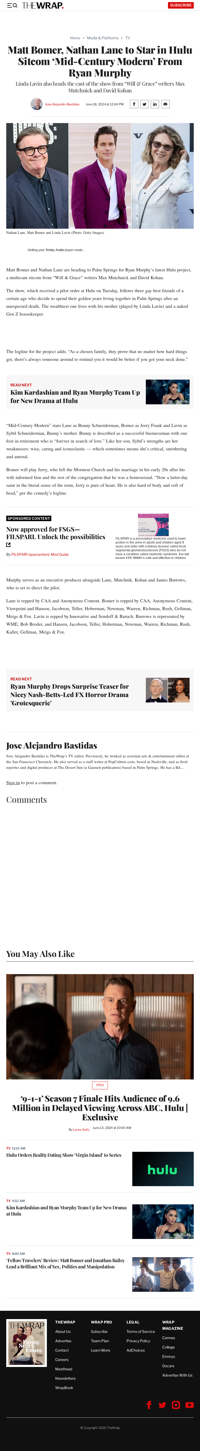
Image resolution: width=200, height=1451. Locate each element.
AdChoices (136, 1350)
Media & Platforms (102, 38)
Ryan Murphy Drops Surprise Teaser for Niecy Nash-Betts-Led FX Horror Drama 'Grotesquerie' (69, 694)
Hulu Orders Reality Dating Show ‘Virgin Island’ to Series (63, 1155)
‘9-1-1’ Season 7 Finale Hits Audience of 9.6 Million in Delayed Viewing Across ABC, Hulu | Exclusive (100, 1108)
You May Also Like (40, 953)
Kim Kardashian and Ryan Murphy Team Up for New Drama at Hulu (75, 396)
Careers (61, 1359)
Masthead (63, 1369)
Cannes (168, 1337)
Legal (133, 1322)
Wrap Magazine (172, 1325)
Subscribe (181, 5)
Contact (62, 1350)
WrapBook (64, 1387)
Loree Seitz (81, 1130)
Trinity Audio (55, 250)
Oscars (168, 1366)
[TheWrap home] (43, 5)
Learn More (100, 1350)
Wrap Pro (101, 1322)
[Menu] (12, 5)
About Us (63, 1331)
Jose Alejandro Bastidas (62, 104)
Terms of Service (141, 1331)
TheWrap (65, 1322)
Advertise (63, 1341)
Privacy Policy (138, 1341)
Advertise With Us (177, 1375)
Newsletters (65, 1378)
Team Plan (100, 1341)
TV (127, 38)
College (168, 1347)
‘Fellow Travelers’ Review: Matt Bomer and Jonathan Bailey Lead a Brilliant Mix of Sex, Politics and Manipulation (65, 1263)
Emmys (168, 1356)
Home (75, 38)
